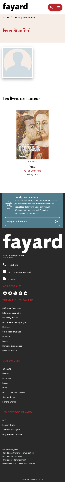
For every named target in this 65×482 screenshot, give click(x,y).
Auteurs (16, 17)
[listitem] (5, 293)
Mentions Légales (10, 449)
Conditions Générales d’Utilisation (18, 453)
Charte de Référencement (14, 460)
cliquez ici (33, 213)
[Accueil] (15, 7)
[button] (32, 308)
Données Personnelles (12, 456)
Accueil (5, 17)
